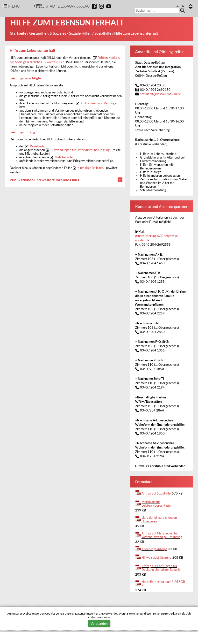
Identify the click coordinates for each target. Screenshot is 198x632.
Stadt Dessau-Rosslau (68, 6)
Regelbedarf (38, 146)
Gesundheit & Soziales (47, 33)
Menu (14, 6)
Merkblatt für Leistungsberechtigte (156, 503)
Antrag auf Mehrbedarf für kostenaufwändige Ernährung (161, 535)
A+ (178, 5)
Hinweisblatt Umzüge (156, 557)
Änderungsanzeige (154, 549)
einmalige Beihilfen (91, 168)
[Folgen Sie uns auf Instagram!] (101, 6)
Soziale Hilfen (80, 33)
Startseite (18, 33)
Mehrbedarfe (64, 157)
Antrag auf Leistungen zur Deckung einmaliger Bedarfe (161, 567)
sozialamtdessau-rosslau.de (160, 94)
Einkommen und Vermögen (99, 103)
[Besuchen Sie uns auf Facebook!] (94, 6)
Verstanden (99, 623)
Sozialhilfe (102, 33)
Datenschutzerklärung (89, 613)
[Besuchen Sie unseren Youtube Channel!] (109, 6)
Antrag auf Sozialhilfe (156, 493)
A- (183, 5)
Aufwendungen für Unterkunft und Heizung (80, 150)
